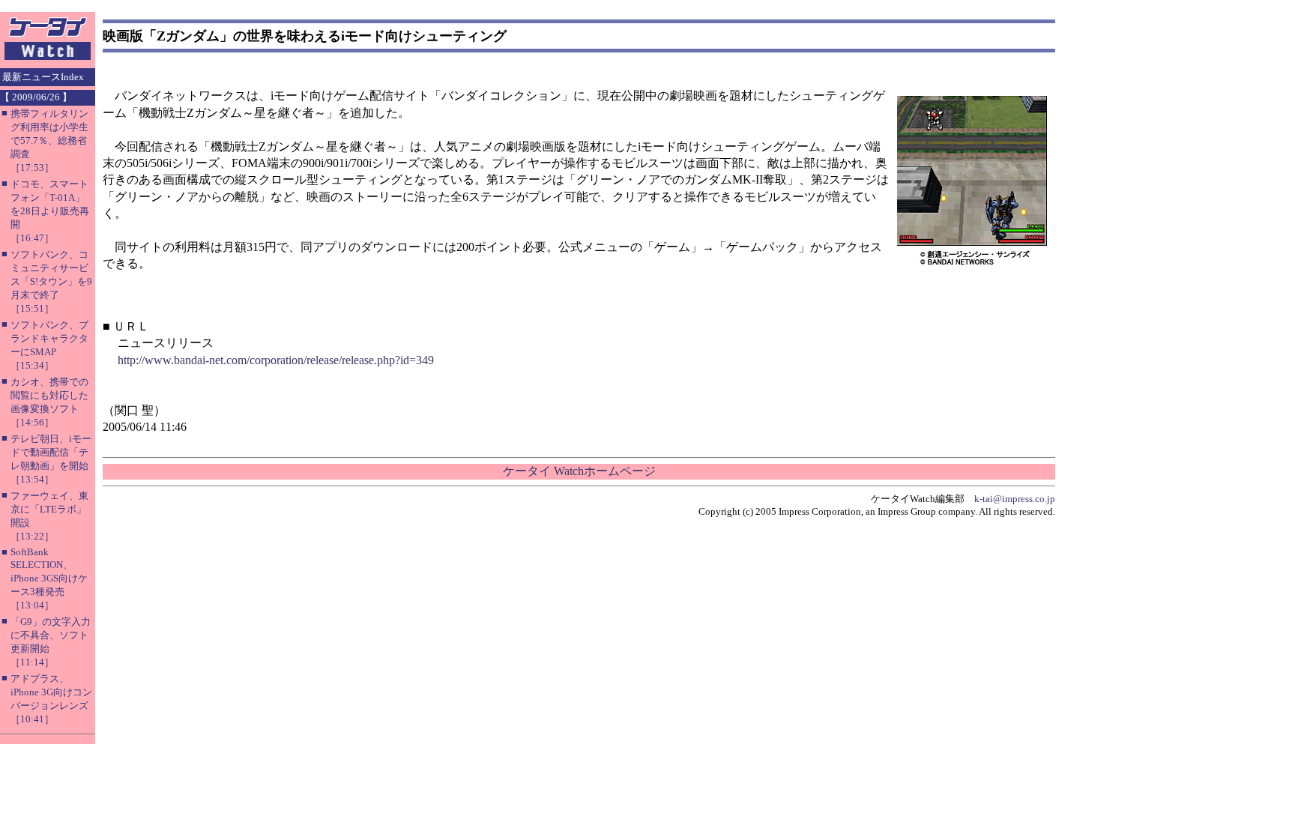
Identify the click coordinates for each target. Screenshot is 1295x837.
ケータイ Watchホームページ (579, 471)
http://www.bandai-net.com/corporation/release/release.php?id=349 (276, 360)
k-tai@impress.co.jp (1014, 498)
